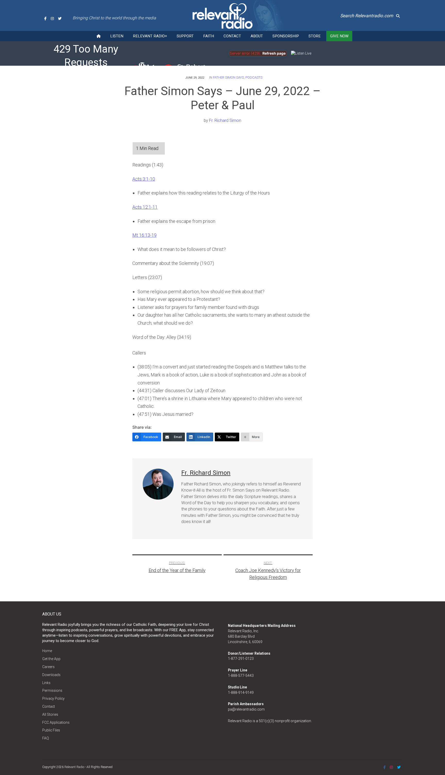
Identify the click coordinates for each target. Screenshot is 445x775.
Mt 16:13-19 (144, 235)
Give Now (339, 36)
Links (46, 683)
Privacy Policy (53, 698)
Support (185, 36)
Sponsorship (285, 36)
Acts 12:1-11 (145, 207)
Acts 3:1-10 (143, 179)
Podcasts (253, 77)
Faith (208, 36)
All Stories (50, 714)
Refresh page (274, 53)
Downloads (51, 675)
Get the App (51, 659)
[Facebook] (45, 18)
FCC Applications (56, 722)
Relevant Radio (74, 767)
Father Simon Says (228, 77)
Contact (232, 36)
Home (47, 651)
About (257, 36)
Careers (48, 667)
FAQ (45, 738)
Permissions (52, 690)
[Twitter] (60, 18)
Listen (116, 36)
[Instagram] (52, 18)
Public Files (51, 730)
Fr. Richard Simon (225, 120)
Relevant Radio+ (150, 36)
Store (315, 36)
